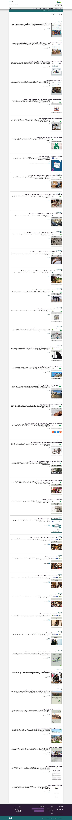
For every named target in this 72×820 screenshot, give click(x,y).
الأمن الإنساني (56, 8)
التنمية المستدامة (51, 8)
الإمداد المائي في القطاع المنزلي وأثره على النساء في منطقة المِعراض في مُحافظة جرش (46, 251)
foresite (61, 813)
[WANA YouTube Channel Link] (17, 818)
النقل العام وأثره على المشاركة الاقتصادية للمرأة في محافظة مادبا (50, 385)
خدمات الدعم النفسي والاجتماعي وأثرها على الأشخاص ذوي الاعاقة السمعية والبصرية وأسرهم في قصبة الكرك (42, 99)
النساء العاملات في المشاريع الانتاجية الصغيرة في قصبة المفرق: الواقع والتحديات (47, 308)
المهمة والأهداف (50, 810)
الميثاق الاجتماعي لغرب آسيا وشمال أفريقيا (54, 766)
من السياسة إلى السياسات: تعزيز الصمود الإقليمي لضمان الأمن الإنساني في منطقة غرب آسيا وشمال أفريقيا (42, 651)
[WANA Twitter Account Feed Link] (12, 818)
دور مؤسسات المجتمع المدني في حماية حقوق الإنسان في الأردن (50, 613)
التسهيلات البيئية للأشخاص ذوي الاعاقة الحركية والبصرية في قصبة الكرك (49, 137)
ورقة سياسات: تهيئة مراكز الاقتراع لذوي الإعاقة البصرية (52, 499)
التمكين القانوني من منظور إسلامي (55, 747)
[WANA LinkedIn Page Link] (13, 818)
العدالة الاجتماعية (45, 8)
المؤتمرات (40, 8)
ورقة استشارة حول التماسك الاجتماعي (55, 785)
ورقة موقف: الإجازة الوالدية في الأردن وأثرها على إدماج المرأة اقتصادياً (49, 480)
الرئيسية (60, 10)
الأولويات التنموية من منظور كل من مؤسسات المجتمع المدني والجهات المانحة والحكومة (46, 632)
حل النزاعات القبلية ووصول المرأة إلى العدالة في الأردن (52, 709)
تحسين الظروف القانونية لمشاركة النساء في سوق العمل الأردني (50, 156)
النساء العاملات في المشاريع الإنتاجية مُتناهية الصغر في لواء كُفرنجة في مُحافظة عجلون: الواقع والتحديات (43, 194)
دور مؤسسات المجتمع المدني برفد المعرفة (54, 80)
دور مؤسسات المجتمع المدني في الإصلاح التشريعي (52, 556)
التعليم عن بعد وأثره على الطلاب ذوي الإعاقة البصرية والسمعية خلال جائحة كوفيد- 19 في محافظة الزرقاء (43, 423)
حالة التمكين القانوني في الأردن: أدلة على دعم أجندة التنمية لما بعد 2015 (49, 728)
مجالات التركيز (56, 10)
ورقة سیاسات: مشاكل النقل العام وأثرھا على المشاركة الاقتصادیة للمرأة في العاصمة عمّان (45, 461)
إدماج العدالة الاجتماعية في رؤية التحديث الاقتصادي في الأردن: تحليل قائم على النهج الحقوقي (45, 61)
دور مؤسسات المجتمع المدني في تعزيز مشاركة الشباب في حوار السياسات (48, 575)
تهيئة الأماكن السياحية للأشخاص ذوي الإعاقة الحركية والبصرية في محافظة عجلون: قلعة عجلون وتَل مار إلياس (42, 232)
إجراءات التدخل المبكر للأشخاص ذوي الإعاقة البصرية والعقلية (51, 404)
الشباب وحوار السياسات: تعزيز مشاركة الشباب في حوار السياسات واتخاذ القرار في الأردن (46, 537)
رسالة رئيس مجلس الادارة (50, 809)
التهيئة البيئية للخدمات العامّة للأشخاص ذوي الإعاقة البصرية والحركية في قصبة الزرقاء (46, 442)
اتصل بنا (33, 8)
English (10, 1)
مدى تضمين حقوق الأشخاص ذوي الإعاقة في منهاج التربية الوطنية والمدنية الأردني (47, 366)
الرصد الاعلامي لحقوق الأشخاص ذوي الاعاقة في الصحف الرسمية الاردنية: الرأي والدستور (46, 327)
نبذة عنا (61, 8)
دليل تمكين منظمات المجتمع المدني (55, 594)
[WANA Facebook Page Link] (10, 818)
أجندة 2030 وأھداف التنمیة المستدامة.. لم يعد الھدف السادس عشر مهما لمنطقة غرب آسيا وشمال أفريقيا (43, 690)
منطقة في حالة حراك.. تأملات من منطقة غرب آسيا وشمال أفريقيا (50, 518)
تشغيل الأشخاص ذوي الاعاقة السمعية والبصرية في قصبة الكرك (50, 118)
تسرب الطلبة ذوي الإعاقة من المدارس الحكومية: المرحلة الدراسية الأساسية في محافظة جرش (45, 175)
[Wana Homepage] (59, 6)
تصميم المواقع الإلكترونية (59, 814)
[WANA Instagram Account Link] (15, 818)
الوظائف (51, 813)
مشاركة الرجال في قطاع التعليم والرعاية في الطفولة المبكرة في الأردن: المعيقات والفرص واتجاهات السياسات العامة (41, 42)
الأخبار (36, 8)
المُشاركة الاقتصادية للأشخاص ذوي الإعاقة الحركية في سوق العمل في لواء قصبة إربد (47, 289)
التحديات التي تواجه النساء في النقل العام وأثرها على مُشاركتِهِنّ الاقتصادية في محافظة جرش (45, 213)
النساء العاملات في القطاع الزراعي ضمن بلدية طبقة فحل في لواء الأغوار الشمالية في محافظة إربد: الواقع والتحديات (41, 270)
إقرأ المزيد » (48, 28)
